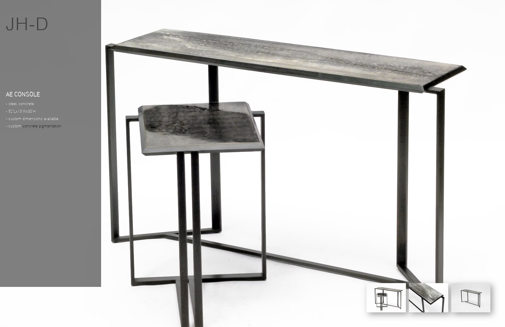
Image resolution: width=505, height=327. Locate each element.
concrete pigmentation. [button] (42, 125)
